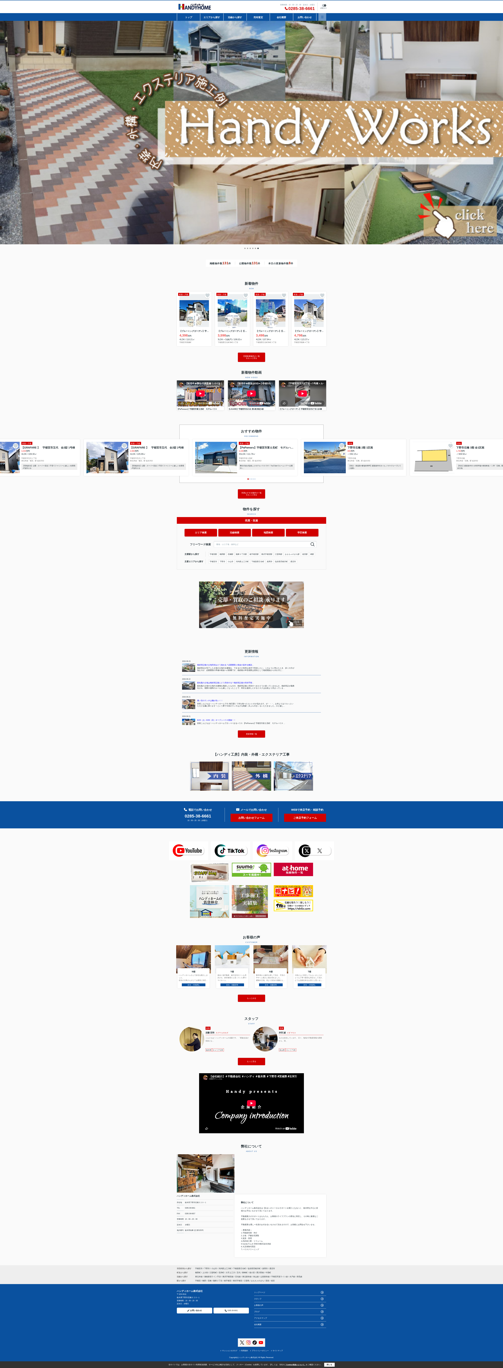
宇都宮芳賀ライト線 (279, 1277)
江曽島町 (213, 1272)
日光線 (238, 1277)
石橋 (209, 1281)
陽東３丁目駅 (241, 554)
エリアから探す (212, 17)
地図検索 (268, 532)
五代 (239, 1272)
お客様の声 (258, 1305)
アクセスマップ (260, 1318)
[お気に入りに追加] (207, 295)
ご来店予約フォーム (305, 817)
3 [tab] (250, 248)
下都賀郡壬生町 (257, 561)
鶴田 (204, 1281)
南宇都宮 (227, 1281)
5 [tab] (255, 248)
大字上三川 (231, 1272)
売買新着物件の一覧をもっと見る (251, 357)
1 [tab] (245, 248)
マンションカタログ (229, 1351)
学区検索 (302, 532)
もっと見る (251, 1061)
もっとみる (251, 998)
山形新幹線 (265, 1277)
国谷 (267, 1281)
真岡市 (269, 561)
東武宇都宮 (237, 1281)
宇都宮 (198, 1281)
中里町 (268, 1272)
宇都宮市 (213, 561)
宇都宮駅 (213, 554)
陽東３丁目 (217, 1281)
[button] (248, 479)
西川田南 (260, 1272)
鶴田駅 (222, 554)
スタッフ (257, 1299)
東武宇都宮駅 (266, 554)
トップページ (259, 1292)
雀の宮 (252, 1272)
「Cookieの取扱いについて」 (295, 1365)
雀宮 (273, 1281)
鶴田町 (198, 1272)
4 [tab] (252, 248)
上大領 (205, 1272)
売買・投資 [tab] (251, 520)
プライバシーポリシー (260, 1351)
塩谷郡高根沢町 (281, 561)
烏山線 (256, 1277)
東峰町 (245, 1272)
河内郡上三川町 (242, 561)
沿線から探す (235, 17)
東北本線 (199, 1277)
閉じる (329, 1365)
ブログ (257, 1312)
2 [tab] (247, 248)
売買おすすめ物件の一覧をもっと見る (251, 494)
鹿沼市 (293, 561)
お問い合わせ (305, 17)
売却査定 (258, 17)
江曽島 (246, 1281)
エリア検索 (201, 532)
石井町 (222, 1272)
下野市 (222, 561)
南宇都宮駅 (254, 554)
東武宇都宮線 (228, 1277)
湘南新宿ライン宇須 (212, 1277)
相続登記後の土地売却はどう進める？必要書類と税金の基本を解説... (225, 665)
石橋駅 (230, 554)
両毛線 (299, 1277)
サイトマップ (278, 1351)
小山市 (230, 561)
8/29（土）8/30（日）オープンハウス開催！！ (216, 720)
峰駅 (312, 554)
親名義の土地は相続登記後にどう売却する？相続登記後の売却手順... (225, 683)
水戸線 (292, 1277)
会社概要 (281, 17)
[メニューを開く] (322, 17)
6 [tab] (258, 248)
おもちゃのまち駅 (292, 554)
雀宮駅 (305, 554)
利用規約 (244, 1351)
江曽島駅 (278, 554)
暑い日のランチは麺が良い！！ (210, 700)
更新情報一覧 (251, 734)
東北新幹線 (247, 1277)
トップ (188, 17)
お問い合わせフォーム (251, 817)
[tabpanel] (251, 133)
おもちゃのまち (257, 1281)
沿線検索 (234, 532)
